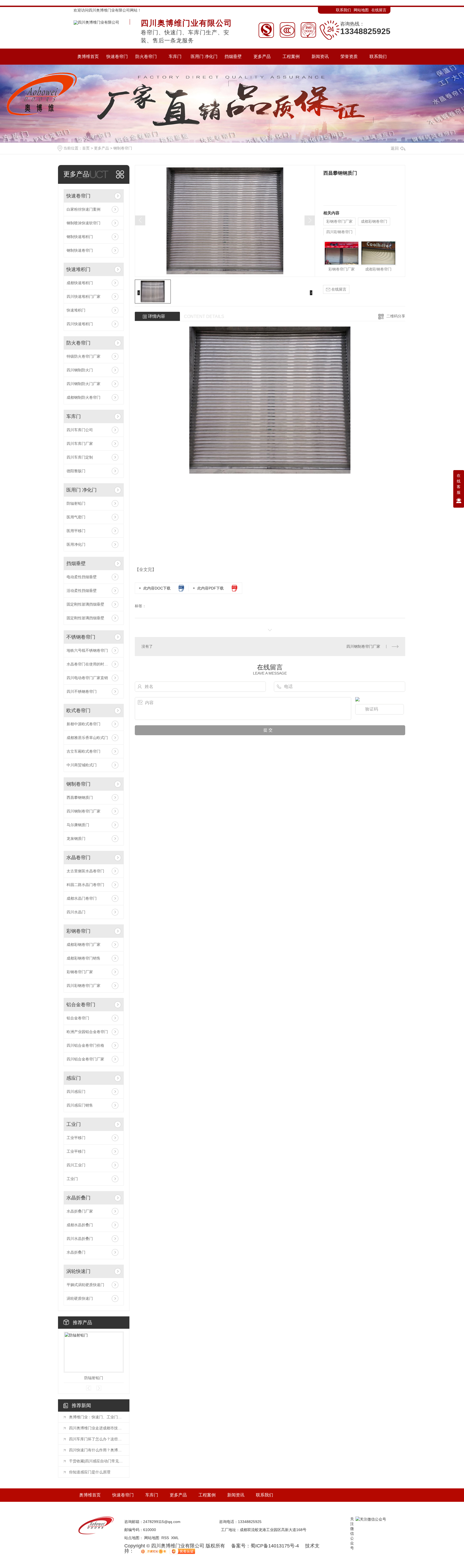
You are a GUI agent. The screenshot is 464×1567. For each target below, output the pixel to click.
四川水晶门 (76, 912)
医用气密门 (76, 517)
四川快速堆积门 (80, 324)
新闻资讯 (235, 1495)
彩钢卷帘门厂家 (80, 972)
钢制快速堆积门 (80, 237)
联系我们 (343, 10)
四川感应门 (76, 1091)
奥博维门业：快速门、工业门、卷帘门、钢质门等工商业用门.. (96, 1417)
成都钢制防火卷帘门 (83, 397)
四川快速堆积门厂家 (83, 296)
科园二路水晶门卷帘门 (85, 885)
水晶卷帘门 (78, 857)
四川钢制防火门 (80, 370)
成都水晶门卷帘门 (82, 898)
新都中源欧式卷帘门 (83, 724)
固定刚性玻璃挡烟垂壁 (85, 604)
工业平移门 (76, 1138)
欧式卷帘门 (78, 710)
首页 (86, 148)
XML (175, 1538)
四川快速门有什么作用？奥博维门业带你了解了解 (96, 1450)
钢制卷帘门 (122, 148)
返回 (395, 148)
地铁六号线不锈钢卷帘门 (87, 650)
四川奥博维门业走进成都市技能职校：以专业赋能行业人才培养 (96, 1428)
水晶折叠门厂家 (80, 1211)
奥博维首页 (90, 1495)
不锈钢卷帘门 (80, 637)
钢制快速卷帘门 (80, 250)
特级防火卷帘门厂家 (83, 356)
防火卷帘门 (78, 343)
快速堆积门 (78, 269)
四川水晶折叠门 (80, 1238)
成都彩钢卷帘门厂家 (83, 944)
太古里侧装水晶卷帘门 (85, 871)
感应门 (73, 1078)
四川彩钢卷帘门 (339, 232)
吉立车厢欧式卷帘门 (83, 751)
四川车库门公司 (80, 430)
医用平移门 (76, 531)
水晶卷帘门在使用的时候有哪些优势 (94, 664)
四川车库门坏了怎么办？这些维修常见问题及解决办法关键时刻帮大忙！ (96, 1439)
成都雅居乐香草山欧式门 (87, 737)
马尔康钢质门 (78, 825)
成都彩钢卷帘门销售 (83, 958)
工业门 (73, 1124)
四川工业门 (76, 1165)
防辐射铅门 (76, 503)
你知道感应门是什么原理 (89, 1472)
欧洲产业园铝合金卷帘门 (87, 1032)
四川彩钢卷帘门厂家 (83, 985)
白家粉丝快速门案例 (83, 209)
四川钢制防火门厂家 (83, 384)
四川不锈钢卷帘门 (82, 691)
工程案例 (207, 1495)
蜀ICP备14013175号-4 (275, 1545)
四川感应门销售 (80, 1105)
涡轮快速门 (78, 1271)
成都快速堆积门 (80, 283)
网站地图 (361, 10)
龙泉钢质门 (76, 838)
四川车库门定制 (80, 457)
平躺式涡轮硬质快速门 (85, 1285)
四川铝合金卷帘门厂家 (85, 1059)
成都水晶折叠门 (80, 1225)
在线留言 (378, 10)
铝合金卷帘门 (80, 1004)
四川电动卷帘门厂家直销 (87, 678)
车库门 (73, 416)
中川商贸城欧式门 (82, 765)
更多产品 (101, 148)
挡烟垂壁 (76, 563)
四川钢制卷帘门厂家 (83, 811)
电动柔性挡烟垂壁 (82, 577)
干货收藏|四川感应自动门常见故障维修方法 (96, 1461)
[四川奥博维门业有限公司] (96, 21)
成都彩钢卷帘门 (374, 221)
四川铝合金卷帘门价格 (85, 1045)
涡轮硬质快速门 (80, 1298)
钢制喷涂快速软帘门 (83, 223)
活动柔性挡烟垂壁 (82, 590)
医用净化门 (76, 544)
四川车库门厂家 (80, 443)
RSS (165, 1538)
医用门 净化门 (81, 490)
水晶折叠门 (78, 1197)
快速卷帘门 (78, 196)
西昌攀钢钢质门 (80, 797)
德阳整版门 (76, 471)
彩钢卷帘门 (78, 931)
